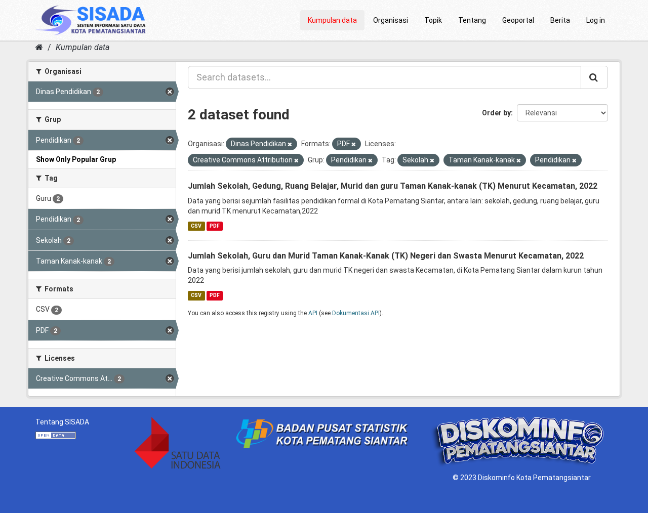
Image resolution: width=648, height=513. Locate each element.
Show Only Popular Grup (76, 159)
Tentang (472, 20)
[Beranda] (39, 47)
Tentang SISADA (62, 422)
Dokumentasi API (356, 313)
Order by (496, 113)
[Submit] (594, 77)
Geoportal (518, 20)
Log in (595, 20)
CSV (196, 226)
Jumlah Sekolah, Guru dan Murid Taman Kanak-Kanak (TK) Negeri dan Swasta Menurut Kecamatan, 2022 (386, 256)
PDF (215, 226)
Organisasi (390, 20)
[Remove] (290, 144)
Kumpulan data (332, 20)
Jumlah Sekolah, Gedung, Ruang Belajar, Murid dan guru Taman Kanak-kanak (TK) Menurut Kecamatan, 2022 (392, 186)
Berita (560, 20)
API (312, 313)
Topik (433, 20)
